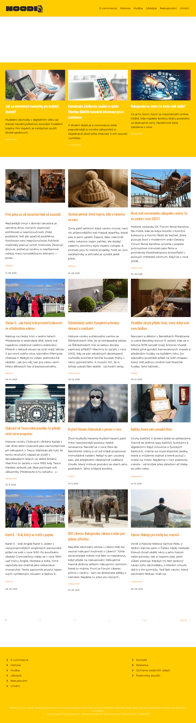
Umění (184, 8)
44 (145, 620)
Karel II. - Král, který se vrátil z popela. (29, 534)
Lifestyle (151, 8)
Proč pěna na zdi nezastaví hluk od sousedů (33, 214)
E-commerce (108, 8)
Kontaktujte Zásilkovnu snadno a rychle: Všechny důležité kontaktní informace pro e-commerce (96, 111)
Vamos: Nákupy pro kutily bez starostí (155, 534)
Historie (125, 8)
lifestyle (9, 266)
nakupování (11, 139)
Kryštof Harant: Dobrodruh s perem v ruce (94, 429)
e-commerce (75, 145)
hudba (134, 373)
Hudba (138, 8)
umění (71, 476)
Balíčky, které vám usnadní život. (152, 429)
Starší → (185, 620)
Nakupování (168, 8)
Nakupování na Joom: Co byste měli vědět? (158, 106)
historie (9, 373)
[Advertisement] (98, 39)
